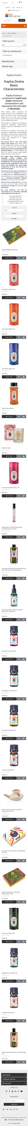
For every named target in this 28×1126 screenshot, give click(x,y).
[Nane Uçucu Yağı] (14, 958)
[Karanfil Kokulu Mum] (14, 433)
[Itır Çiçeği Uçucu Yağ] (14, 636)
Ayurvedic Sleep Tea (8, 368)
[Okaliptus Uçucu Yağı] (14, 676)
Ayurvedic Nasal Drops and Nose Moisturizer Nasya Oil (12, 610)
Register (8, 7)
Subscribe (14, 1104)
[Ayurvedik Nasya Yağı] (14, 595)
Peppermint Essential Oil (9, 973)
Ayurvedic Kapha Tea (8, 329)
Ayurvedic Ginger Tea (8, 289)
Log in (13, 7)
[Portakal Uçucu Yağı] (14, 998)
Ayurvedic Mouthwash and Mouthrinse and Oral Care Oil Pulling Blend (14, 569)
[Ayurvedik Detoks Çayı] (14, 918)
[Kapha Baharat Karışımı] (14, 393)
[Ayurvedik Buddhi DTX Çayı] (14, 473)
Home (3, 33)
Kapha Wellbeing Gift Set (10, 250)
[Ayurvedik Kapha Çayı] (14, 314)
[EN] (21, 2)
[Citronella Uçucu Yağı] (14, 715)
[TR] (19, 2)
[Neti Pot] (14, 795)
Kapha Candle (6, 448)
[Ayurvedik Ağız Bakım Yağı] (14, 554)
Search (22, 20)
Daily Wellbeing (7, 55)
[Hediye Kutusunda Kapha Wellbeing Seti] (14, 235)
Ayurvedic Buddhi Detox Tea (11, 487)
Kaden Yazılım (17, 1123)
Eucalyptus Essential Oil (9, 690)
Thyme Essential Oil (8, 770)
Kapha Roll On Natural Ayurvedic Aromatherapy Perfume (12, 528)
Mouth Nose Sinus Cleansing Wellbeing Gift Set (11, 892)
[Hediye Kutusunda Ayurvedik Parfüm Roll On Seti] (14, 836)
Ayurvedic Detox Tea (8, 933)
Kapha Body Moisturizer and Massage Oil (14, 1053)
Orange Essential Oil (8, 1012)
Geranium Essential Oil (9, 651)
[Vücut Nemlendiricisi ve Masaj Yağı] (14, 1037)
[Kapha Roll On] (14, 512)
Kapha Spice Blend (8, 408)
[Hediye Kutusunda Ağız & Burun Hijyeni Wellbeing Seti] (14, 877)
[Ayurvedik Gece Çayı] (14, 354)
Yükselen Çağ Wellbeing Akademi (15, 1119)
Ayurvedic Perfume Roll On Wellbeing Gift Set (13, 851)
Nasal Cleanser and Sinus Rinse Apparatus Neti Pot (12, 810)
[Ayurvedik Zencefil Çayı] (14, 275)
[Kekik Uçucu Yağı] (14, 755)
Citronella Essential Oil (9, 730)
